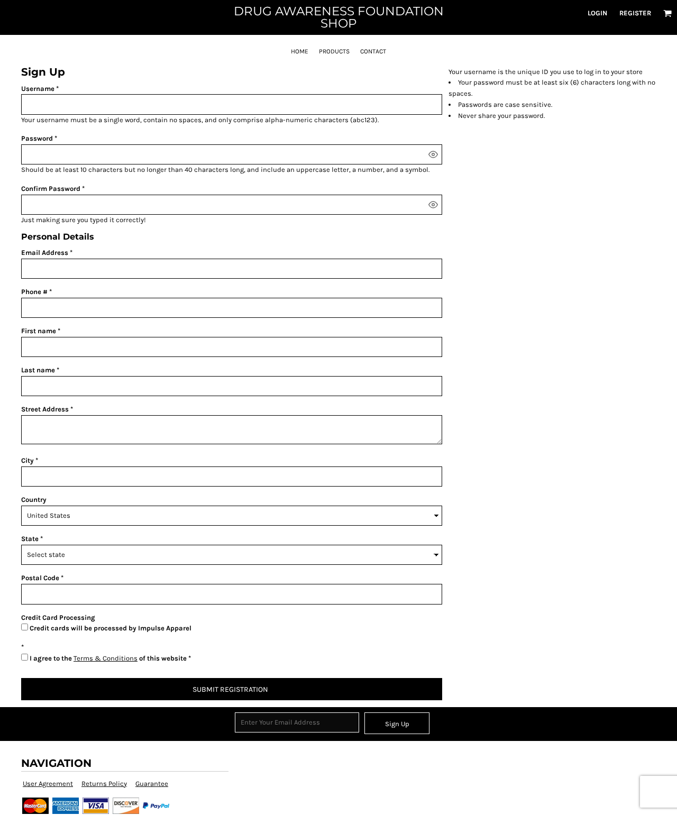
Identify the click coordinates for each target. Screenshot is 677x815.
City (27, 460)
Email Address (44, 253)
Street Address (45, 409)
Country (34, 499)
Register (635, 13)
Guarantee (151, 783)
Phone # (34, 292)
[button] (667, 13)
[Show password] (433, 154)
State (30, 539)
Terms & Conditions (106, 658)
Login (597, 13)
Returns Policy (104, 783)
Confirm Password (50, 189)
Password (37, 138)
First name (38, 331)
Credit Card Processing (58, 617)
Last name (38, 370)
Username (37, 89)
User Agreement (48, 783)
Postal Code (40, 578)
